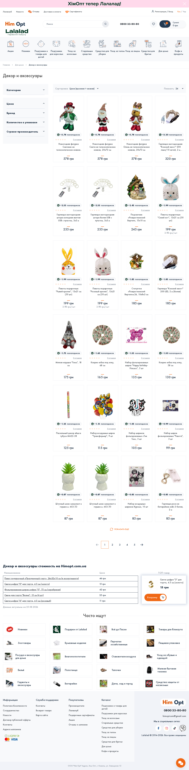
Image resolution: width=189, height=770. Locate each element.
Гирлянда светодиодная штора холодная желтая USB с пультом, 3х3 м (68, 217)
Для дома (19, 65)
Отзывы (35, 11)
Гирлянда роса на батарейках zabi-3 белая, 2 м (170, 506)
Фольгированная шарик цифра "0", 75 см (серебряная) (32, 589)
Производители (76, 705)
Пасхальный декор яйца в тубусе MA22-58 (68, 434)
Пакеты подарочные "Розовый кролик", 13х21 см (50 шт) (102, 291)
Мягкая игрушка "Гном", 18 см (69, 364)
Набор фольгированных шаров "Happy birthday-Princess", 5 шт (136, 365)
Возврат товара (43, 710)
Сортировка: (61, 88)
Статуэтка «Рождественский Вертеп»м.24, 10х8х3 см (136, 291)
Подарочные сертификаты (81, 715)
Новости (20, 11)
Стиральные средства (112, 723)
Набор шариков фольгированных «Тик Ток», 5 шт (136, 436)
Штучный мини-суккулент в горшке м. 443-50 (102, 505)
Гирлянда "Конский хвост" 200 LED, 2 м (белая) (170, 290)
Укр (184, 11)
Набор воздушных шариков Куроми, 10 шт (136, 505)
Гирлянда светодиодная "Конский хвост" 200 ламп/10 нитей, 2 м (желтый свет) (170, 147)
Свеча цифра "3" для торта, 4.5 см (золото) (171, 581)
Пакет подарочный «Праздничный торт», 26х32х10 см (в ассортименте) (41, 578)
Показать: (169, 88)
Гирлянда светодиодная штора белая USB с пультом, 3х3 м (102, 217)
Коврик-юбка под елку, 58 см (170, 364)
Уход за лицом (109, 737)
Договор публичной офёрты (17, 720)
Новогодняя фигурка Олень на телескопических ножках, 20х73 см (136, 147)
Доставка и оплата (52, 11)
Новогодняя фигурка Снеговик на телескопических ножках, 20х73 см (68, 147)
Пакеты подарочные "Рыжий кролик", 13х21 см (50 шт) (68, 291)
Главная (6, 65)
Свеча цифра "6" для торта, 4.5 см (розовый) (27, 600)
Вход (171, 11)
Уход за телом (109, 732)
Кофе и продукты (110, 751)
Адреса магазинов (12, 729)
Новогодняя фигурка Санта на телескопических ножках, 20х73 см (102, 147)
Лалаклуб (7, 11)
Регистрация (160, 11)
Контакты (7, 724)
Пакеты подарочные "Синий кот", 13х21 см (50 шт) (171, 217)
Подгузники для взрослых (114, 713)
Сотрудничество (11, 710)
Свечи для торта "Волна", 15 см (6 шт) (24, 595)
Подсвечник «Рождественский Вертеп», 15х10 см (136, 217)
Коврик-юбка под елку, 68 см (102, 364)
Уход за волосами (110, 718)
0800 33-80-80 (129, 24)
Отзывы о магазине (78, 724)
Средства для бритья (112, 741)
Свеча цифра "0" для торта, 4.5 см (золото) (27, 584)
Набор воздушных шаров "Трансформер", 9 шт (102, 434)
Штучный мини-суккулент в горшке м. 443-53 (69, 505)
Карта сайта (42, 715)
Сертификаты (76, 11)
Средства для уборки (112, 727)
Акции (72, 720)
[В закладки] (79, 120)
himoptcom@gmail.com (174, 716)
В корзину (152, 597)
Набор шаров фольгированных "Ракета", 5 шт (170, 436)
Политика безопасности (15, 705)
